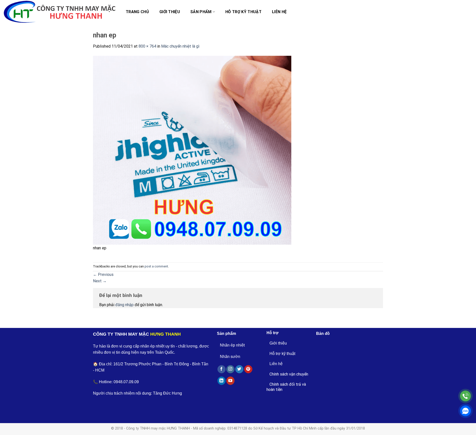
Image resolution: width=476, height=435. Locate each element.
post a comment (156, 266)
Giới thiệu (169, 11)
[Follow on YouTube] (230, 381)
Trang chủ (137, 11)
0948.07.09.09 (126, 382)
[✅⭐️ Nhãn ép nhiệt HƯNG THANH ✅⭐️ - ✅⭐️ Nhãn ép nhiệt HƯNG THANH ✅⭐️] (59, 12)
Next (100, 281)
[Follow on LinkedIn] (221, 381)
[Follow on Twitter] (239, 369)
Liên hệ (279, 11)
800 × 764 (147, 46)
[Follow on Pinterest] (248, 369)
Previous (103, 274)
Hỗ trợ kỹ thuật (243, 11)
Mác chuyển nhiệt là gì (180, 46)
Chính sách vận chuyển (288, 374)
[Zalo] (465, 410)
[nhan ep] (192, 149)
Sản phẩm (201, 11)
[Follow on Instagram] (230, 369)
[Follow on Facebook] (221, 369)
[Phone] (465, 396)
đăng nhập (124, 304)
